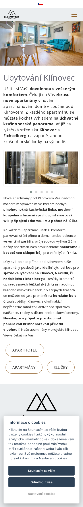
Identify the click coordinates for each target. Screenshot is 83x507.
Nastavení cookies (41, 493)
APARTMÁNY (24, 367)
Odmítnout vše (41, 482)
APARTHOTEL (24, 350)
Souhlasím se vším (41, 470)
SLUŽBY (61, 367)
